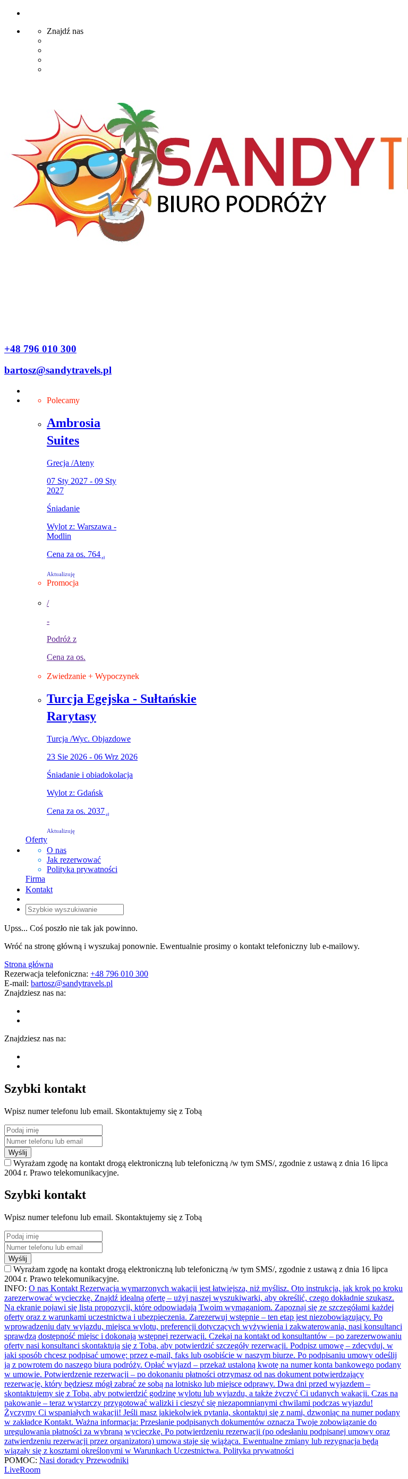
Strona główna (28, 964)
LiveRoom (22, 1469)
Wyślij (17, 1152)
